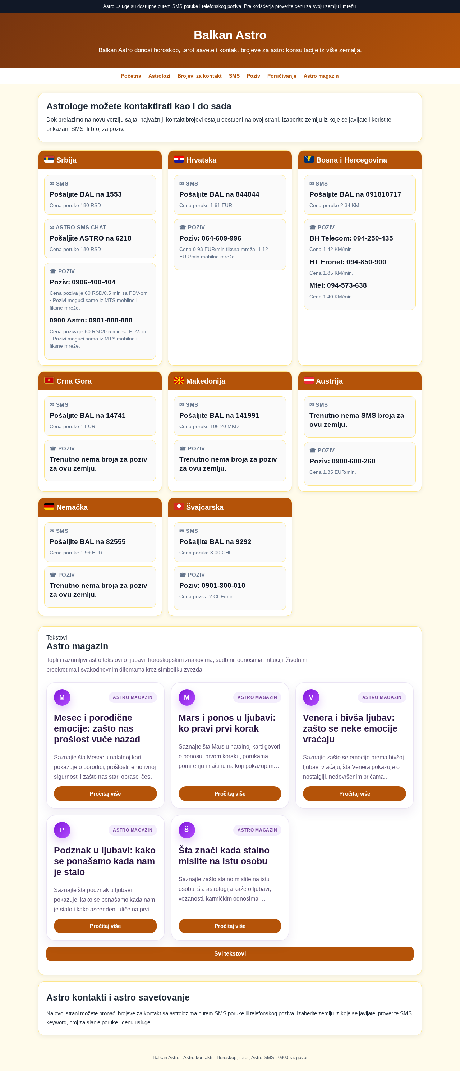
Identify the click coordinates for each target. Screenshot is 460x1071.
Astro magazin (321, 76)
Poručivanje (281, 76)
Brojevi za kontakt (200, 76)
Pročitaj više (105, 794)
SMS (234, 76)
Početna (131, 76)
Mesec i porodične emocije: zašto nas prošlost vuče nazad (97, 728)
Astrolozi (159, 76)
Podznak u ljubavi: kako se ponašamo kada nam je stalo (105, 861)
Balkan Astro (230, 35)
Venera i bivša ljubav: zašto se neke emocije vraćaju (350, 728)
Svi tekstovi (230, 954)
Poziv (253, 76)
